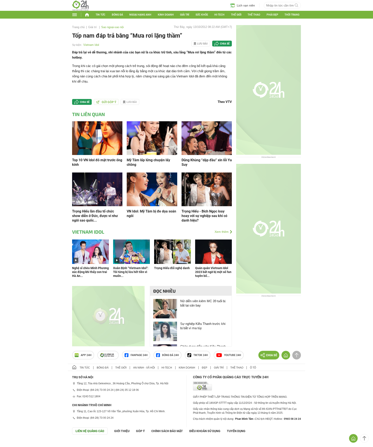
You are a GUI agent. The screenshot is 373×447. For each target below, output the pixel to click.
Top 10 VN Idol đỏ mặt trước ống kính (97, 162)
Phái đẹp (272, 14)
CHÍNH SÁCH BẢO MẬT (167, 431)
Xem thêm (222, 231)
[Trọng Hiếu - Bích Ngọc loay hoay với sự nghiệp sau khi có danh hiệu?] (207, 189)
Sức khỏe (202, 14)
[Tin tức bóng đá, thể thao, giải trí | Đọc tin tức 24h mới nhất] (80, 9)
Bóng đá (117, 14)
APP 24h (86, 355)
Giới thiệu (122, 431)
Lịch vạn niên (246, 5)
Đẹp (204, 367)
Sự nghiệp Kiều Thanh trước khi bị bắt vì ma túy (202, 326)
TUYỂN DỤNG (236, 431)
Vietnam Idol (91, 44)
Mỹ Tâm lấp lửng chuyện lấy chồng (148, 162)
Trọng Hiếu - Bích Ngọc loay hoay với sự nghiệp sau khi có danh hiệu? (204, 215)
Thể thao (254, 14)
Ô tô (253, 367)
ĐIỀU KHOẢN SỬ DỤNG (204, 431)
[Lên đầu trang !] (364, 438)
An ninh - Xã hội (144, 367)
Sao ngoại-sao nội (112, 27)
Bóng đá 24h (170, 355)
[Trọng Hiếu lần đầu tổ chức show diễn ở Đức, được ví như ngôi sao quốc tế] (97, 189)
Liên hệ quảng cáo (90, 431)
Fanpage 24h (139, 355)
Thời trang (291, 14)
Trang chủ (78, 27)
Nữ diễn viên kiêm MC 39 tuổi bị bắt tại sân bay (202, 303)
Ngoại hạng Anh (140, 14)
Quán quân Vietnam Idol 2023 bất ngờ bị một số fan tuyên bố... (213, 272)
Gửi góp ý (109, 102)
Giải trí (184, 14)
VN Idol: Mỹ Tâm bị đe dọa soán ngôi (151, 213)
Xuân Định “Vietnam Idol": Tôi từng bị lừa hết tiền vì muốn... (130, 272)
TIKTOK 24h (200, 355)
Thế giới (236, 14)
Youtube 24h (232, 355)
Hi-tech (219, 14)
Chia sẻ (225, 43)
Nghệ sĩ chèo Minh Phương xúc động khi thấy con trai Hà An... (90, 272)
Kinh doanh (166, 14)
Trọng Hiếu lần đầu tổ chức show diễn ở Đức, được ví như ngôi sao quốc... (95, 215)
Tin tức (100, 14)
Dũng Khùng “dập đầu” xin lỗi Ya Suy (207, 162)
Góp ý (140, 431)
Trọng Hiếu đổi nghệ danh (172, 268)
